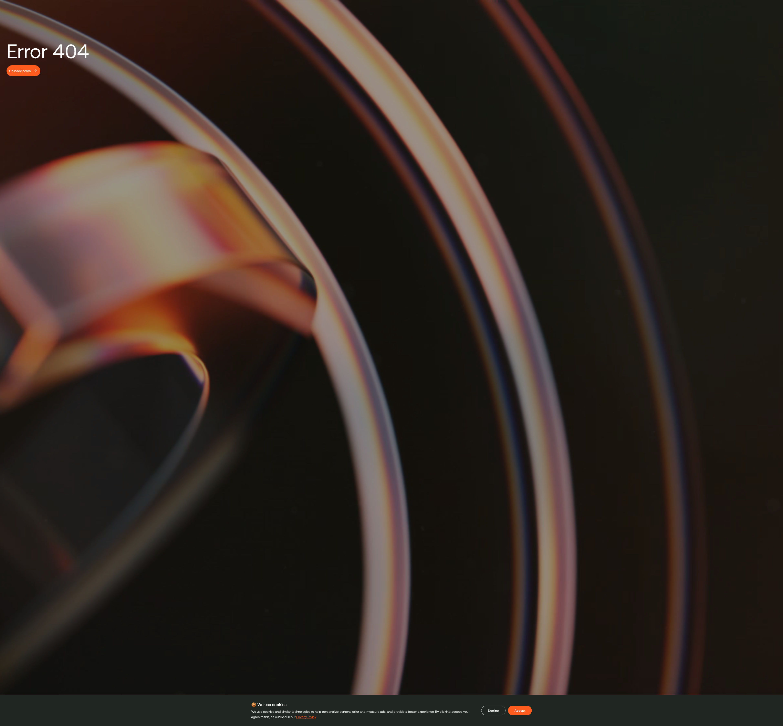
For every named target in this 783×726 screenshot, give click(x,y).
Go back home (20, 71)
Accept (519, 710)
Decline (493, 710)
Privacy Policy (306, 717)
